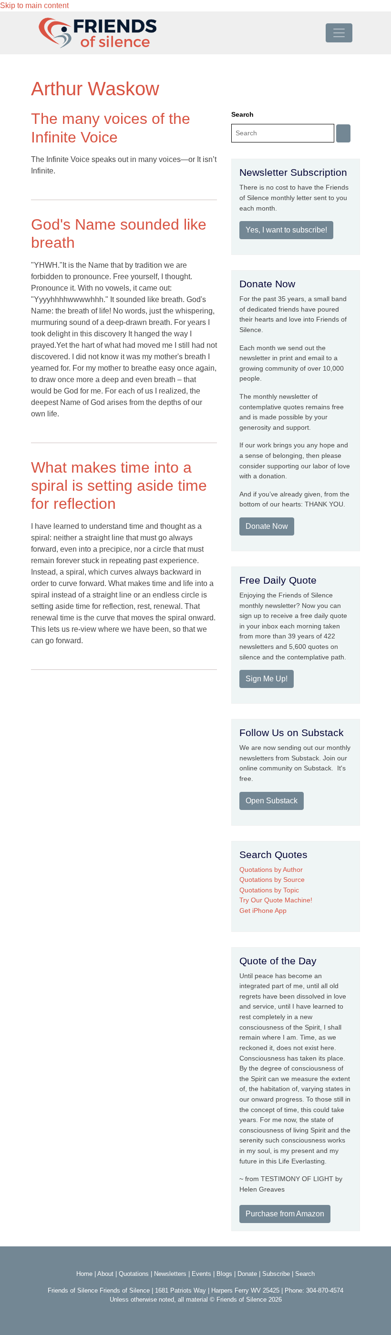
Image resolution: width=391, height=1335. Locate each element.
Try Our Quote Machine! (275, 900)
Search (242, 114)
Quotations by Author (271, 869)
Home (84, 1273)
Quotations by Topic (269, 890)
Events (201, 1273)
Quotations (134, 1273)
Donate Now (267, 526)
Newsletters (170, 1273)
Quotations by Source (272, 879)
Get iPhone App (263, 910)
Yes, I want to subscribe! (286, 230)
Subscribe (276, 1273)
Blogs (224, 1273)
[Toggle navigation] (339, 32)
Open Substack (272, 801)
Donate (247, 1273)
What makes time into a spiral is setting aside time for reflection (119, 486)
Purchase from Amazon (285, 1214)
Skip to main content (34, 5)
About (105, 1273)
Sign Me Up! (267, 679)
